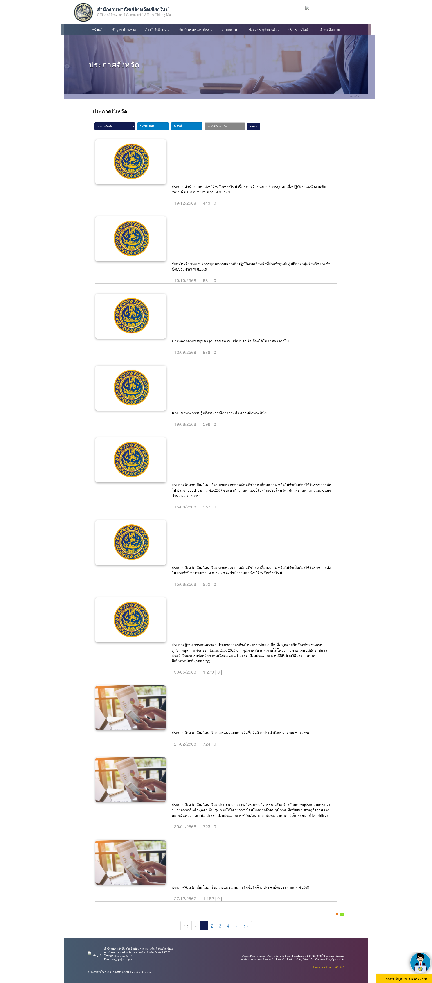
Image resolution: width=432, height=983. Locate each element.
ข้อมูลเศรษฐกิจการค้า (263, 29)
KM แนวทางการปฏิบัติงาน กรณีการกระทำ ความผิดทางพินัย (219, 413)
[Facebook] (330, 11)
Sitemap (340, 955)
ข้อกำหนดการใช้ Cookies (320, 955)
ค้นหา (253, 126)
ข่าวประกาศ (230, 29)
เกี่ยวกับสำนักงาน (156, 29)
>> (246, 925)
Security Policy (284, 955)
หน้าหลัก (98, 29)
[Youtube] (339, 11)
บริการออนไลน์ (298, 29)
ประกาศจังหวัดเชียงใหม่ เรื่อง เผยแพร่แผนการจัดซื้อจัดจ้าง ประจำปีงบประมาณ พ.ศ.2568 (240, 733)
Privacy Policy (266, 955)
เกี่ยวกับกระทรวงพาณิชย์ (194, 29)
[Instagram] (357, 11)
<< (186, 925)
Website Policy (249, 955)
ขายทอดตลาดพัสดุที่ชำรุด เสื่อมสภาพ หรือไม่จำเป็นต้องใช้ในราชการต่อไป (230, 341)
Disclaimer (299, 955)
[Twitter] (348, 11)
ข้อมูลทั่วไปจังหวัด (124, 29)
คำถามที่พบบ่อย (330, 29)
